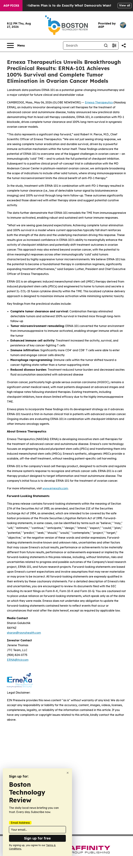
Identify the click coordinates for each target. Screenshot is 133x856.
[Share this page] (123, 45)
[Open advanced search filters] (114, 45)
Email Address (20, 822)
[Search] (106, 45)
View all (124, 5)
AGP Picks (11, 5)
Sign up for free (37, 838)
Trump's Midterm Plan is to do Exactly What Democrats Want (62, 5)
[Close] (67, 772)
